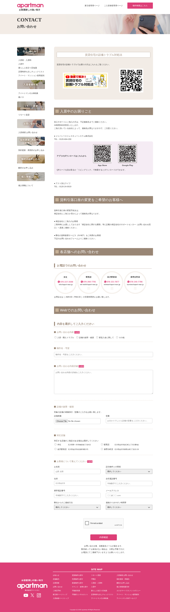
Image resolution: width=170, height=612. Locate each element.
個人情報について (25, 185)
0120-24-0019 (65, 186)
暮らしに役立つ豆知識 (27, 68)
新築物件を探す (77, 583)
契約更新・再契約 (123, 579)
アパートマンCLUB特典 (28, 93)
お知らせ (56, 575)
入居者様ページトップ (61, 598)
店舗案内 (56, 579)
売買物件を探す (77, 579)
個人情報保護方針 (123, 587)
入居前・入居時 (24, 60)
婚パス (21, 97)
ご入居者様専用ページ (113, 6)
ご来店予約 (57, 591)
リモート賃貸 (23, 115)
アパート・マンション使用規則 (31, 75)
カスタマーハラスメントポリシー (129, 591)
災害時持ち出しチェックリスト (31, 72)
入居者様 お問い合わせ (27, 132)
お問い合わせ (57, 587)
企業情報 (56, 583)
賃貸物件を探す (77, 575)
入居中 (21, 64)
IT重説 (93, 579)
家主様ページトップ (60, 594)
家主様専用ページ (92, 6)
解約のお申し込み (25, 168)
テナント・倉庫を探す (80, 587)
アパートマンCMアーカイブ (127, 598)
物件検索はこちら (140, 6)
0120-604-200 (65, 139)
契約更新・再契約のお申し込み (31, 150)
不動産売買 (76, 591)
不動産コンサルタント (80, 594)
